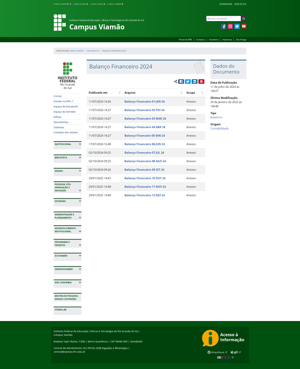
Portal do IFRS (185, 39)
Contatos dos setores (66, 132)
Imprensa (227, 39)
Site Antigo (241, 39)
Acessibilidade (225, 4)
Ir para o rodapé (115, 4)
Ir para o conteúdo (62, 4)
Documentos (93, 51)
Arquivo (129, 93)
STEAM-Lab (60, 309)
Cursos (58, 96)
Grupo (190, 93)
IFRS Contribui (68, 282)
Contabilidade (219, 128)
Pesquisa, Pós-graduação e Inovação (68, 187)
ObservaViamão (68, 269)
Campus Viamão (77, 51)
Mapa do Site (240, 4)
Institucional (68, 144)
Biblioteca (68, 157)
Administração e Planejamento (68, 216)
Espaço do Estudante (66, 106)
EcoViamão (68, 255)
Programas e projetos (68, 244)
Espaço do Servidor (65, 111)
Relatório (216, 117)
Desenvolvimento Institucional (68, 230)
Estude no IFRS (62, 101)
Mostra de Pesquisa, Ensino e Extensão (66, 297)
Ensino (68, 170)
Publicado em (98, 93)
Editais (57, 117)
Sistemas (59, 127)
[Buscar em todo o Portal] (243, 18)
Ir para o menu (81, 4)
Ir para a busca (97, 4)
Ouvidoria (213, 39)
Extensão (68, 201)
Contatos (200, 39)
